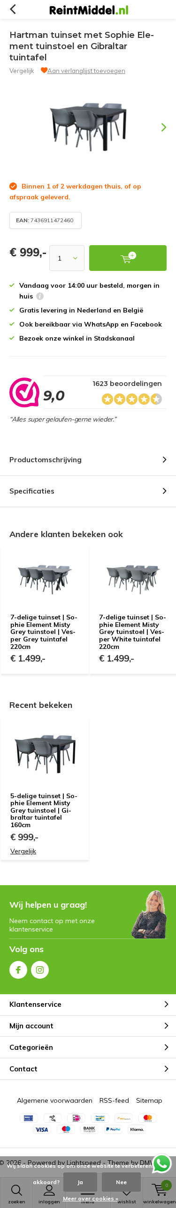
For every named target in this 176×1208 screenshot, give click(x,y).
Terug (12, 9)
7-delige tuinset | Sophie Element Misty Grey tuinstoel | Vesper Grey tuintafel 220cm (43, 632)
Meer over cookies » (90, 1198)
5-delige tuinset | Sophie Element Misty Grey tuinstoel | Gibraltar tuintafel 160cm (43, 811)
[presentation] (157, 127)
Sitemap (149, 1100)
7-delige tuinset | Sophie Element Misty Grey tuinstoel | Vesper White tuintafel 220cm (132, 632)
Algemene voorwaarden (54, 1100)
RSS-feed (114, 1100)
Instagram (40, 970)
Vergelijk (21, 70)
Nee (121, 1182)
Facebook (18, 970)
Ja (80, 1182)
